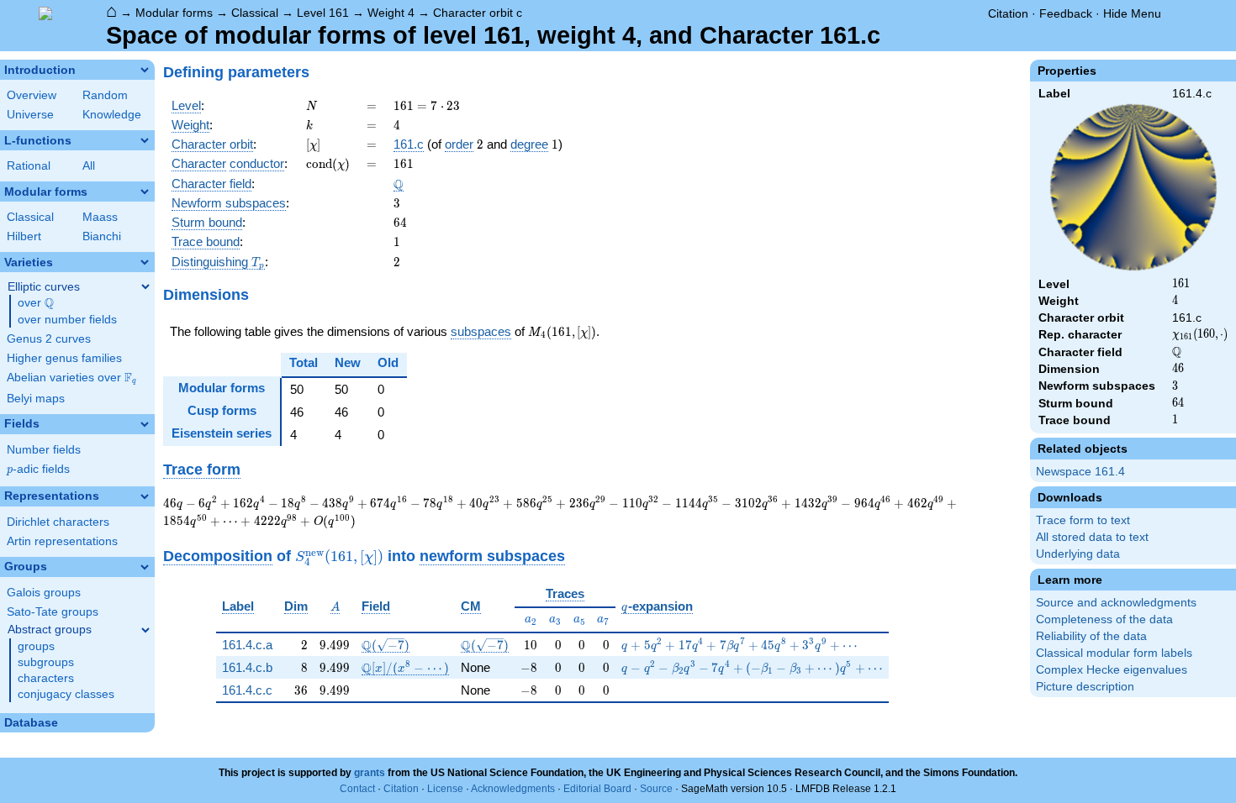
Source (656, 789)
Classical (254, 12)
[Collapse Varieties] (144, 262)
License (445, 789)
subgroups (46, 662)
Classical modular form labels (1114, 653)
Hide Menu (1132, 13)
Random (105, 95)
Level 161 (323, 12)
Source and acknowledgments (1116, 602)
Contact (357, 789)
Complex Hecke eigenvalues (1111, 670)
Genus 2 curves (49, 339)
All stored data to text (1092, 537)
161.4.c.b (247, 667)
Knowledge (111, 114)
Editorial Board (597, 789)
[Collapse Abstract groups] (145, 630)
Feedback (1065, 13)
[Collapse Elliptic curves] (145, 286)
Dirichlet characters (58, 522)
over (36, 303)
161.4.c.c (247, 690)
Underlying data (1078, 554)
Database (31, 722)
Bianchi (101, 236)
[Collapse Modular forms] (144, 191)
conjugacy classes (66, 694)
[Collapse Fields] (144, 424)
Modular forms (174, 12)
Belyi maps (36, 398)
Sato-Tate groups (52, 612)
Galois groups (44, 592)
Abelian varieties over (71, 378)
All (88, 166)
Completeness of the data (1104, 619)
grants (369, 773)
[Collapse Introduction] (144, 69)
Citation (1008, 13)
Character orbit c (477, 12)
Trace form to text (1083, 520)
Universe (30, 114)
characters (46, 678)
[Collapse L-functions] (144, 140)
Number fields (44, 449)
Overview (31, 95)
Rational (28, 166)
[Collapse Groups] (144, 567)
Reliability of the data (1091, 636)
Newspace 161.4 (1080, 471)
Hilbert (24, 236)
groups (36, 646)
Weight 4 (391, 12)
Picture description (1085, 686)
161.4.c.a (247, 645)
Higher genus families (64, 358)
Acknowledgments (513, 789)
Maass (100, 217)
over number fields (67, 319)
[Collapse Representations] (144, 496)
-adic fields (38, 469)
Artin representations (62, 541)
